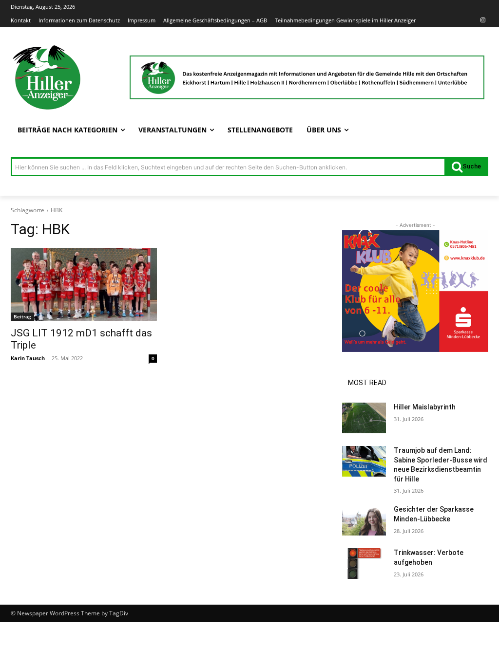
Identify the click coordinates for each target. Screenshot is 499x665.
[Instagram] (482, 20)
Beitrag (22, 316)
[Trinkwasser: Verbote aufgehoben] (364, 563)
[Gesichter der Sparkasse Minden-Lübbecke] (364, 520)
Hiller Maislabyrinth (425, 407)
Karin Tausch (28, 358)
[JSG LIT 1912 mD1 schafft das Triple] (84, 284)
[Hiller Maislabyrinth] (364, 418)
